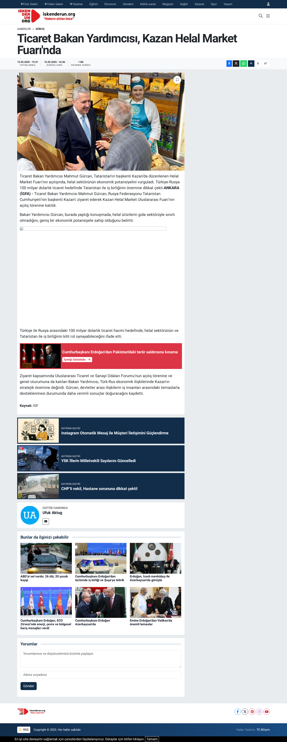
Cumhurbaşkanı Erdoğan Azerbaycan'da (92, 622)
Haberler (24, 28)
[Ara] (261, 16)
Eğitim (93, 4)
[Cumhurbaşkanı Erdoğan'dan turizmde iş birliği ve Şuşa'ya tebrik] (101, 558)
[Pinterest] (252, 711)
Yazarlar (77, 4)
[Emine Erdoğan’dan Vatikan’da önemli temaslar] (155, 602)
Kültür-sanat (148, 4)
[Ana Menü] (268, 16)
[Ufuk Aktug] (29, 515)
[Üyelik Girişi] (267, 4)
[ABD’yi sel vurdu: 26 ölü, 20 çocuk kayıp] (46, 558)
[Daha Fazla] (251, 63)
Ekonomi (110, 4)
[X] (245, 711)
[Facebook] (237, 711)
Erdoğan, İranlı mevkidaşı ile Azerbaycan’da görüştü (150, 578)
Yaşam (228, 4)
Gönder (28, 686)
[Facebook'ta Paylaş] (229, 63)
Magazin (167, 4)
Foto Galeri (30, 4)
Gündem (128, 4)
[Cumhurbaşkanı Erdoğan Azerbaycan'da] (101, 602)
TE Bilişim (263, 729)
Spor (214, 4)
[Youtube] (266, 711)
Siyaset (199, 4)
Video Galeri (55, 4)
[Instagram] (259, 711)
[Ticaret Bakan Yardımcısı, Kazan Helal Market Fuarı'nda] (100, 122)
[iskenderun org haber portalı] (47, 15)
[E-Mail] (46, 521)
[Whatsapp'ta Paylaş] (243, 63)
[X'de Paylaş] (236, 63)
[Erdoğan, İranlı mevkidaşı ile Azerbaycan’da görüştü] (155, 558)
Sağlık (184, 4)
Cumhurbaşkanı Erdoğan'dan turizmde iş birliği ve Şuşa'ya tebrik (99, 578)
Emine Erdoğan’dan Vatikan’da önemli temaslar (151, 622)
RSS (25, 729)
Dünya (40, 28)
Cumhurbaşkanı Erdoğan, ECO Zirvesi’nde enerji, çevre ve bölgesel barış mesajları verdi (45, 624)
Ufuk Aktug (52, 512)
